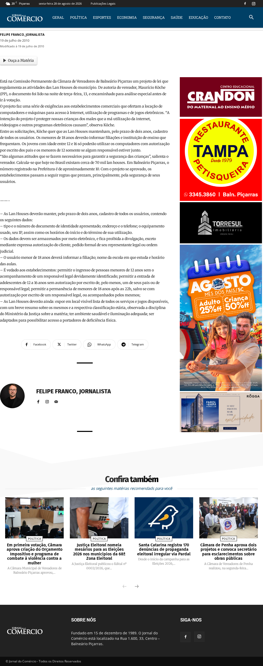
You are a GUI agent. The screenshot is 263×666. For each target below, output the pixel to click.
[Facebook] (245, 3)
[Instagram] (253, 3)
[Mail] (56, 401)
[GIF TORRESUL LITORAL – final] (221, 242)
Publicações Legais (103, 3)
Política (78, 17)
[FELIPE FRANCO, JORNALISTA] (15, 396)
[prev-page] (124, 586)
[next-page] (137, 586)
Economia (127, 17)
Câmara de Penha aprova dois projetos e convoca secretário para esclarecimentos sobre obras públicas (228, 552)
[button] (251, 17)
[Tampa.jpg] (221, 199)
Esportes (102, 17)
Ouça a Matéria (21, 60)
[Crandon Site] (221, 115)
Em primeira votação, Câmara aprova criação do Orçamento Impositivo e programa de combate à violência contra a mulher (34, 554)
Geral (58, 17)
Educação (198, 17)
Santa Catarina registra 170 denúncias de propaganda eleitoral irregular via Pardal (164, 549)
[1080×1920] (221, 389)
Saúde (177, 17)
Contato (222, 17)
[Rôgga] (221, 431)
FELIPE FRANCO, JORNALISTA (22, 34)
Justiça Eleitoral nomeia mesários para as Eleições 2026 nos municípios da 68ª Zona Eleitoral (99, 552)
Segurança (154, 17)
